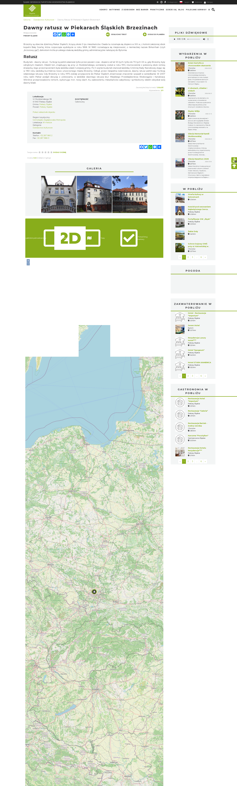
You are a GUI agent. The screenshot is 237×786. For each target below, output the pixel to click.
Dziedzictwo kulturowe (43, 128)
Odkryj (103, 10)
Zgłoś (160, 87)
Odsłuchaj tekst (119, 34)
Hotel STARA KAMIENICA (199, 362)
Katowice (193, 284)
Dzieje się (171, 10)
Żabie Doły (193, 231)
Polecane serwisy (196, 10)
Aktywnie (114, 10)
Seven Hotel (194, 325)
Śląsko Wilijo (194, 111)
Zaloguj (210, 2)
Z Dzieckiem (128, 10)
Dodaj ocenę (59, 152)
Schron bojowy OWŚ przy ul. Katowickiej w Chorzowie (198, 246)
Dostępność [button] (172, 2)
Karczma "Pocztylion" (198, 435)
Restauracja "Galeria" (198, 411)
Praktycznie (157, 10)
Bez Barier (142, 10)
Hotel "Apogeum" (196, 350)
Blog (181, 10)
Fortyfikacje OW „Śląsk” (199, 219)
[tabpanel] (59, 195)
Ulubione (198, 2)
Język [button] (186, 2)
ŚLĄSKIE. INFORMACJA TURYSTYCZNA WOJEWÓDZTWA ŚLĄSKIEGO (49, 2)
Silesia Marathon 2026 (198, 159)
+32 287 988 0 (43, 138)
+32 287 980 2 (46, 135)
